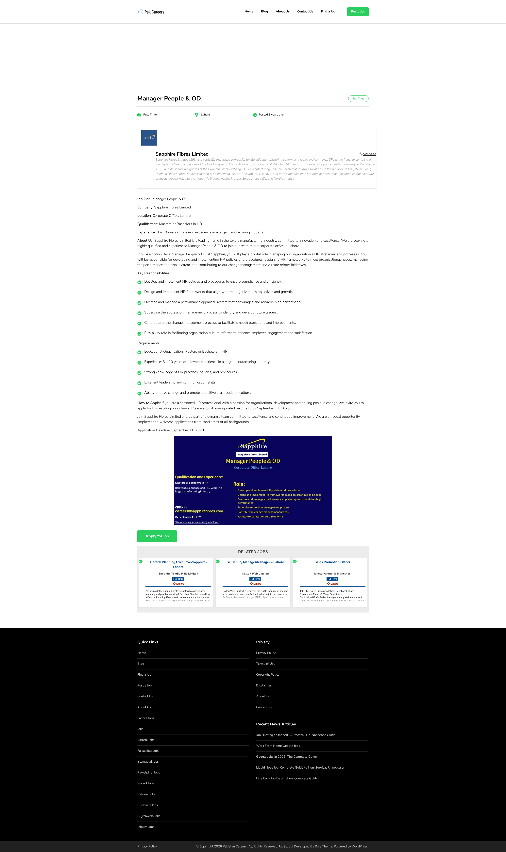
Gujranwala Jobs (148, 816)
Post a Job (144, 685)
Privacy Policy (266, 653)
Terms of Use (265, 664)
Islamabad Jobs (148, 761)
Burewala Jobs (147, 805)
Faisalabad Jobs (148, 751)
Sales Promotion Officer (332, 562)
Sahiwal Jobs (146, 794)
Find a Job (328, 11)
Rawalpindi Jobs (148, 772)
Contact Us (305, 11)
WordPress (360, 846)
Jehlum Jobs (145, 827)
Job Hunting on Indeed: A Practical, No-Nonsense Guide (295, 735)
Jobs (140, 729)
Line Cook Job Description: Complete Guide (287, 778)
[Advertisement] (253, 53)
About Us (283, 11)
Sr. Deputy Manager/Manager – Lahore (255, 562)
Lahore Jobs (145, 718)
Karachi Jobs (146, 740)
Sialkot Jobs (145, 783)
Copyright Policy (267, 674)
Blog (264, 11)
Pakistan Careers (235, 846)
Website (369, 154)
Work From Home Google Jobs (278, 746)
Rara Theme (323, 846)
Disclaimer (263, 685)
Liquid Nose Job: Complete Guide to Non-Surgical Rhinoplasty (300, 767)
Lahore (205, 114)
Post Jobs (358, 11)
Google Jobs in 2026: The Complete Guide (286, 756)
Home (249, 11)
